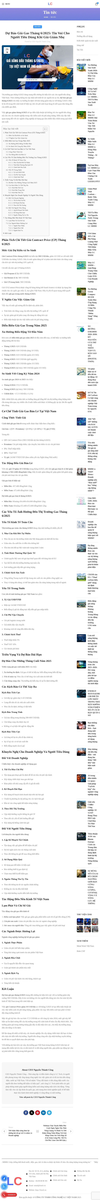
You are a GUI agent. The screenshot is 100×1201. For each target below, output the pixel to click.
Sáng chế (80, 45)
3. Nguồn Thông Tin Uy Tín (20, 215)
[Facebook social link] (25, 1112)
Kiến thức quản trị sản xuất (87, 41)
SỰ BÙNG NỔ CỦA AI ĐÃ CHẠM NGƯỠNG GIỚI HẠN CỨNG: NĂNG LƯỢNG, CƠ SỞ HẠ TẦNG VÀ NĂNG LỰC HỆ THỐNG (93, 887)
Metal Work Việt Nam (85, 946)
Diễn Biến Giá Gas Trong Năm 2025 (17, 141)
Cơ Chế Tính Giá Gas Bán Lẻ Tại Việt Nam (20, 149)
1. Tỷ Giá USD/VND (18, 172)
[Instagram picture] (80, 921)
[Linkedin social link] (43, 1112)
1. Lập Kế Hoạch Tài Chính (20, 210)
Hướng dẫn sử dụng (84, 36)
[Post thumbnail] (81, 74)
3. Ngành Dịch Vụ (17, 230)
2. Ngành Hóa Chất (17, 228)
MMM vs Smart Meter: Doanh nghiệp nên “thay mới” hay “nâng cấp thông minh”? (92, 480)
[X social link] (31, 1112)
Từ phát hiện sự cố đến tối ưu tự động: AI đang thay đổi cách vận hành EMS (93, 377)
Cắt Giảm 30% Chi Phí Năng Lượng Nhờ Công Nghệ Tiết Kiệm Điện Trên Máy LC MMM (93, 244)
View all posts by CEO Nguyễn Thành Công (37, 1097)
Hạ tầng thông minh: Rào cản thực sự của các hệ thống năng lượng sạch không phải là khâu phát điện (93, 556)
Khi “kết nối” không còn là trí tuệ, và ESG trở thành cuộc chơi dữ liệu (93, 427)
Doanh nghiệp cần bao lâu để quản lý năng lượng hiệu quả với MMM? (93, 530)
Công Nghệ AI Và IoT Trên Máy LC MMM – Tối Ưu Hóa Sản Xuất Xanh (93, 97)
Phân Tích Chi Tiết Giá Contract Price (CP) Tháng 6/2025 (25, 133)
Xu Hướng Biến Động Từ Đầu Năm (20, 144)
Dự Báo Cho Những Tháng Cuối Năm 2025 (23, 183)
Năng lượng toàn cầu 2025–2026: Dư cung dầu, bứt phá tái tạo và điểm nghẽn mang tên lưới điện (93, 673)
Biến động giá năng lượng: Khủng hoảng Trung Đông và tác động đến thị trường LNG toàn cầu (93, 614)
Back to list (37, 1131)
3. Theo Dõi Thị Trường (19, 205)
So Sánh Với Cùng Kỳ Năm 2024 (19, 146)
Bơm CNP (81, 951)
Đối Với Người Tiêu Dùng (17, 208)
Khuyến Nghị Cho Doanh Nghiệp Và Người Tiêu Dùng (24, 195)
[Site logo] (50, 4)
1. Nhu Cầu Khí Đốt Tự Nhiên (21, 162)
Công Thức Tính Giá (15, 152)
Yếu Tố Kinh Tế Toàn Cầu (17, 160)
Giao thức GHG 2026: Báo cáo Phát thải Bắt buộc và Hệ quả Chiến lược (93, 506)
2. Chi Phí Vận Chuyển (18, 175)
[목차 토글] (44, 129)
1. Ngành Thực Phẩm (18, 226)
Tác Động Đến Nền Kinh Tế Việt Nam (18, 218)
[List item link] (62, 1171)
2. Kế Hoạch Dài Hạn (18, 203)
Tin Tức (53, 17)
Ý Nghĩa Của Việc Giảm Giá (18, 138)
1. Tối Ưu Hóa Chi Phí (18, 200)
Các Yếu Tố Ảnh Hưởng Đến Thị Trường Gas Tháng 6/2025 (26, 157)
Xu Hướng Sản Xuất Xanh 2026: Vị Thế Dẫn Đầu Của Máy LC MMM (93, 73)
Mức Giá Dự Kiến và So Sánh (18, 135)
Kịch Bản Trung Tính (18, 190)
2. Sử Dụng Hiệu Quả (18, 213)
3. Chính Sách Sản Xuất (19, 167)
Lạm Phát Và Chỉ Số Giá (17, 221)
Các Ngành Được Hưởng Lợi (18, 223)
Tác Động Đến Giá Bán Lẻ (17, 154)
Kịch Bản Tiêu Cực (17, 192)
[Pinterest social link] (37, 1112)
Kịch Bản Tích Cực (17, 188)
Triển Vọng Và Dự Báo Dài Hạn (16, 180)
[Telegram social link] (49, 1112)
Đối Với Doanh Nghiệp (16, 198)
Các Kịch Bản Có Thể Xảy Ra (18, 185)
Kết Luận (8, 233)
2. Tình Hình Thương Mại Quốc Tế (22, 165)
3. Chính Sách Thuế (17, 177)
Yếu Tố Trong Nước (15, 170)
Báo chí (80, 32)
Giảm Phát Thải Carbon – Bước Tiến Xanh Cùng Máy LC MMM (93, 197)
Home (46, 17)
